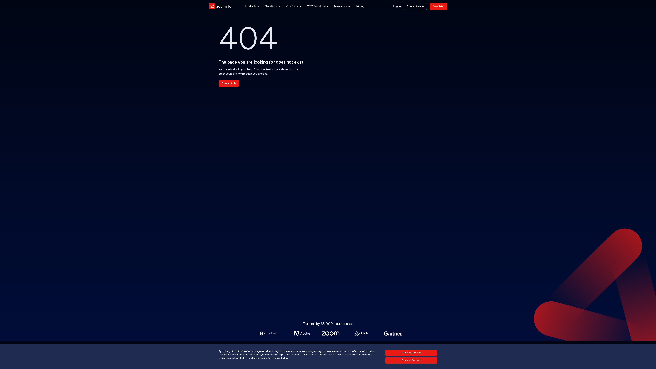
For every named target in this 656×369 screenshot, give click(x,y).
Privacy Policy (280, 358)
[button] (252, 6)
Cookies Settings (411, 360)
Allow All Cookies (411, 352)
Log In (397, 6)
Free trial (438, 6)
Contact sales (415, 6)
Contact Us (228, 83)
